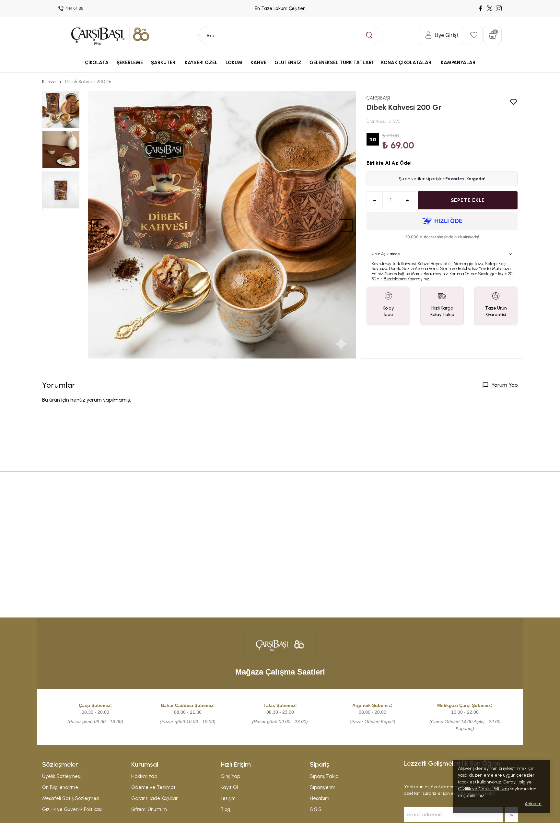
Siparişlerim (322, 787)
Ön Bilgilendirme (60, 787)
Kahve (49, 82)
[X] (490, 8)
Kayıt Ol (229, 787)
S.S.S (315, 809)
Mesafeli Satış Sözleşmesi (70, 798)
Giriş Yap (230, 776)
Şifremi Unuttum (149, 809)
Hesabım (319, 798)
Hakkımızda (144, 776)
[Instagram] (499, 8)
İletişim (228, 798)
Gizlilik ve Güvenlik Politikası (72, 809)
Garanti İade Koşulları (155, 798)
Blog (225, 809)
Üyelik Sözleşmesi (61, 776)
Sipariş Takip (324, 776)
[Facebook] (481, 8)
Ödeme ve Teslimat (153, 787)
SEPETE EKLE (468, 200)
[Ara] (369, 35)
